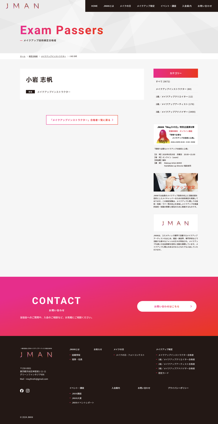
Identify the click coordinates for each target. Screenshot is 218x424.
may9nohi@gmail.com (37, 378)
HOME (94, 5)
